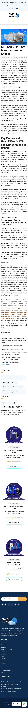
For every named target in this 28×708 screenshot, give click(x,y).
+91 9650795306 (14, 4)
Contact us (4, 654)
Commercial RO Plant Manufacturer (12, 349)
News (2, 668)
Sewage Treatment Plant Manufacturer (13, 338)
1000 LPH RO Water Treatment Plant (14, 564)
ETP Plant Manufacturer (10, 383)
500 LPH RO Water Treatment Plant (14, 508)
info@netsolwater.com (10, 691)
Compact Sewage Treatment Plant (13, 387)
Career (3, 656)
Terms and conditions (6, 649)
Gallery (3, 672)
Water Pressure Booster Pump (11, 354)
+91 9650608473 (21, 2)
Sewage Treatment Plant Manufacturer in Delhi (14, 341)
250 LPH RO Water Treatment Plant (14, 451)
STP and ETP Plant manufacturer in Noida (14, 352)
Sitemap (3, 651)
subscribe (22, 599)
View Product (14, 466)
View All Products (5, 364)
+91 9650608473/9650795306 (13, 688)
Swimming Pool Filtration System (11, 362)
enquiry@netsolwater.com (14, 5)
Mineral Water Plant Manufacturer (12, 357)
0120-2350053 (13, 2)
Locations (3, 658)
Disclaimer (4, 647)
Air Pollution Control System (10, 359)
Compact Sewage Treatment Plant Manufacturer (12, 346)
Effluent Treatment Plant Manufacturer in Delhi (10, 392)
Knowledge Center (6, 670)
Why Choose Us (5, 644)
